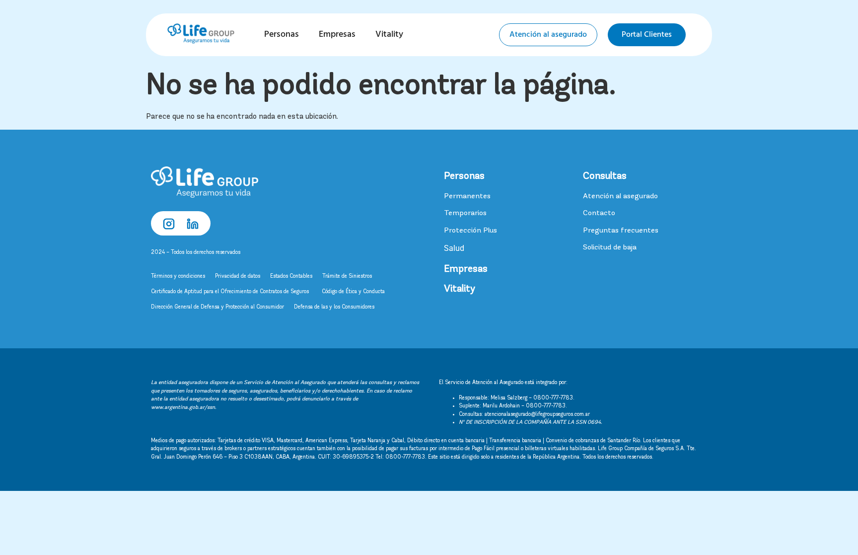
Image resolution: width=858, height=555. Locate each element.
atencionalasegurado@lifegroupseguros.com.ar (537, 414)
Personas (281, 34)
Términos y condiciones (178, 276)
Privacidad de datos (237, 276)
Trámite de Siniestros (347, 276)
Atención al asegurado (620, 196)
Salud (454, 248)
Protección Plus (470, 231)
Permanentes (467, 196)
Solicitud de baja (610, 247)
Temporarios (465, 213)
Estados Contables (291, 276)
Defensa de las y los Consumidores (334, 307)
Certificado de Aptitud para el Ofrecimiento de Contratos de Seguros (231, 292)
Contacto (599, 213)
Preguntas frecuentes (620, 231)
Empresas (337, 34)
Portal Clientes (647, 34)
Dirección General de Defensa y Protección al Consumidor (217, 307)
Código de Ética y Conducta (353, 292)
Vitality (389, 34)
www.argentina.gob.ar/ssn (183, 407)
